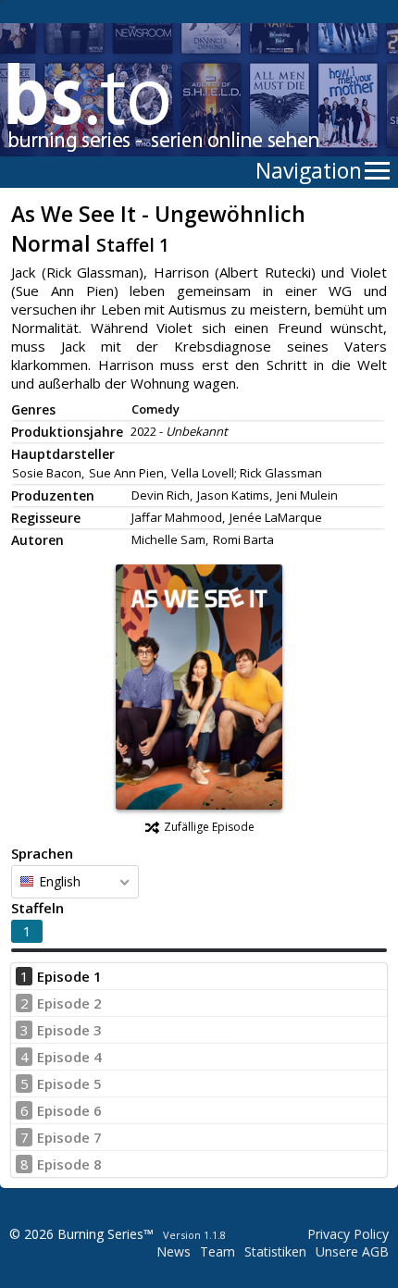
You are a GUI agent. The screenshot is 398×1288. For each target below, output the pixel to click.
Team (217, 1251)
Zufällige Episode (209, 827)
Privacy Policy (348, 1234)
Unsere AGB (352, 1251)
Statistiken (275, 1251)
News (173, 1251)
